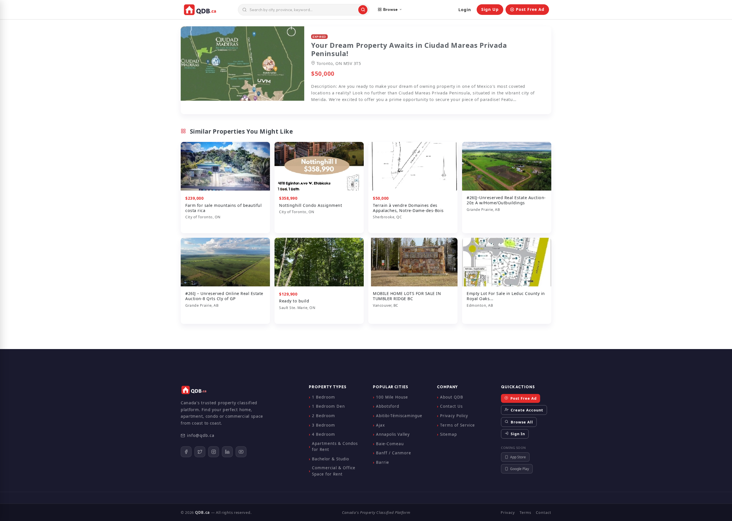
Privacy (508, 512)
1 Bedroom (323, 397)
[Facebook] (186, 451)
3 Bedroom (323, 425)
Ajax (380, 425)
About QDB (451, 397)
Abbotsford (387, 406)
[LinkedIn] (227, 451)
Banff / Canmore (393, 452)
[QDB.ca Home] (208, 9)
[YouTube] (241, 451)
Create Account (526, 410)
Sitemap (448, 434)
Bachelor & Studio (330, 458)
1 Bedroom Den (328, 406)
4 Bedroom (323, 434)
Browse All (521, 422)
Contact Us (451, 406)
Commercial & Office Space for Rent (333, 471)
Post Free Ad (530, 9)
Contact (543, 512)
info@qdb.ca (200, 435)
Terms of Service (457, 425)
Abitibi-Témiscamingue (399, 415)
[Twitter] (199, 451)
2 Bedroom (323, 415)
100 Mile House (392, 397)
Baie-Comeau (390, 443)
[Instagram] (213, 451)
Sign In (517, 433)
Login (464, 9)
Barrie (382, 462)
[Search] (362, 9)
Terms (525, 512)
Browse (390, 9)
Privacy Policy (454, 415)
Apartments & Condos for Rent (335, 446)
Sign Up (490, 9)
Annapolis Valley (393, 434)
